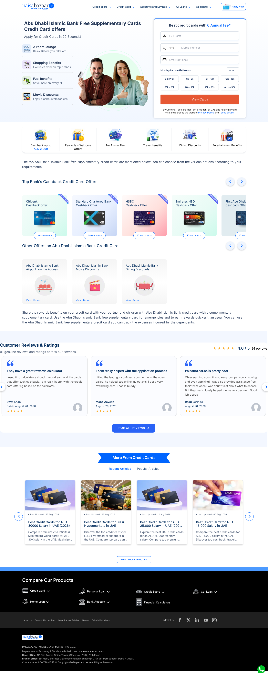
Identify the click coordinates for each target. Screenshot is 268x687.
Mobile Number (190, 47)
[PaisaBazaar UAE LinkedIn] (197, 620)
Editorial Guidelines (100, 620)
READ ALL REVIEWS (134, 428)
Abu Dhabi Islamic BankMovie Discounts (92, 267)
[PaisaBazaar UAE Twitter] (188, 620)
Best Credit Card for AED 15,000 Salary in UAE (214, 523)
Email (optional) (178, 59)
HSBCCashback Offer (136, 203)
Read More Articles (134, 559)
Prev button (230, 181)
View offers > (33, 300)
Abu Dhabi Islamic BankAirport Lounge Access (42, 267)
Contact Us (40, 620)
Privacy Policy (206, 112)
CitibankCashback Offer (36, 203)
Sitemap (85, 620)
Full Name (175, 35)
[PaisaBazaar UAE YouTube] (206, 620)
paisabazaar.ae (83, 662)
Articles (51, 620)
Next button (241, 181)
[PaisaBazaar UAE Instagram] (214, 620)
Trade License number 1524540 (87, 651)
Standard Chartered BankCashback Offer (93, 203)
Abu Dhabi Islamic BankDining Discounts (142, 267)
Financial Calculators (157, 602)
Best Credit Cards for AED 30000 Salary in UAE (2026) (49, 523)
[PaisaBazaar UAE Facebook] (180, 620)
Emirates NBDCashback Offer (186, 203)
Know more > (45, 235)
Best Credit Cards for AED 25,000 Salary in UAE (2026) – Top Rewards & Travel (161, 523)
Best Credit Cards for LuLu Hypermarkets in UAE (104, 523)
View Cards (200, 99)
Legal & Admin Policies (68, 620)
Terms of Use (226, 112)
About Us (28, 620)
